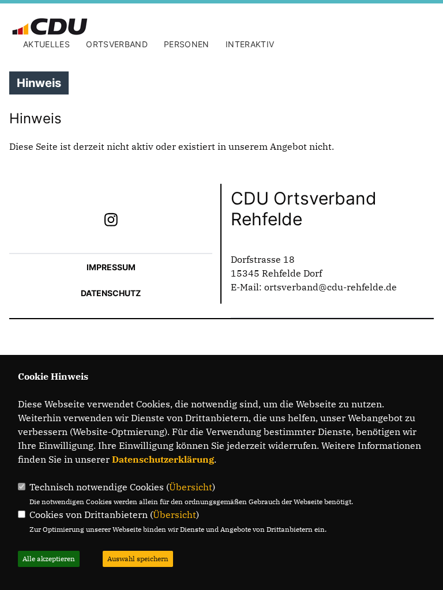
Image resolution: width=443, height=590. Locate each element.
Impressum (111, 267)
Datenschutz (111, 293)
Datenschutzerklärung (163, 459)
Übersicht (190, 487)
